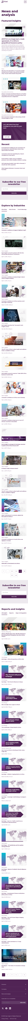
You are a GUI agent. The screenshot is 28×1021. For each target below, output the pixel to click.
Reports (11, 613)
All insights (4, 613)
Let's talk (7, 137)
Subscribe (14, 193)
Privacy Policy (5, 1018)
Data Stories (12, 209)
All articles (4, 209)
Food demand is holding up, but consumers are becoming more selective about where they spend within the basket (13, 149)
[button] (25, 2)
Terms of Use (13, 1018)
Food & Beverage (22, 209)
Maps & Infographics (21, 613)
